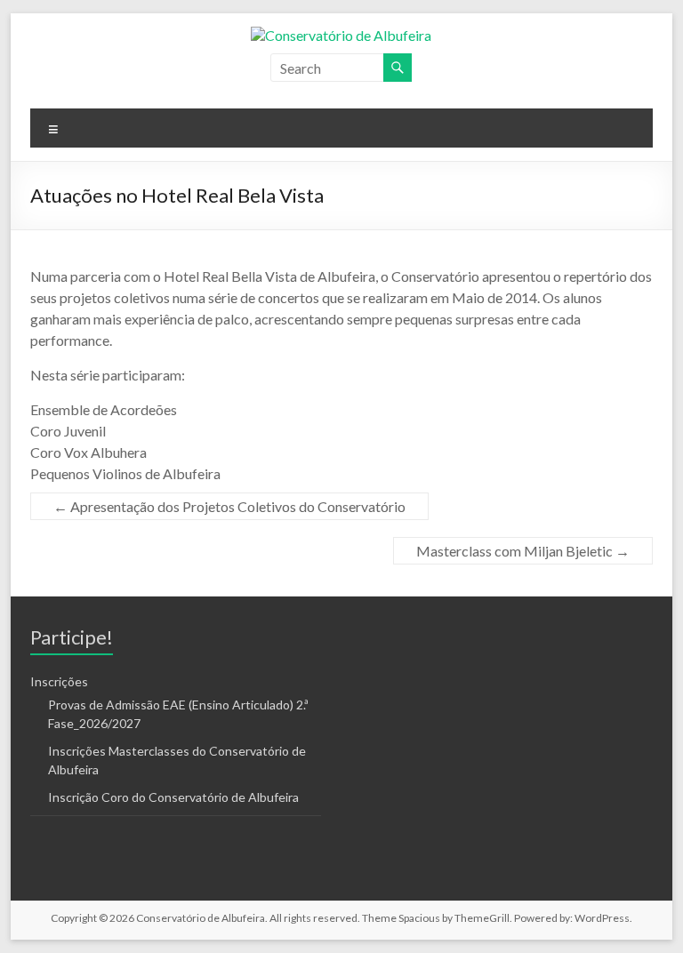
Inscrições (59, 681)
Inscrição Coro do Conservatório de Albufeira (173, 797)
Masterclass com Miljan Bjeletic (523, 550)
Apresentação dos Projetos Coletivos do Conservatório (229, 506)
